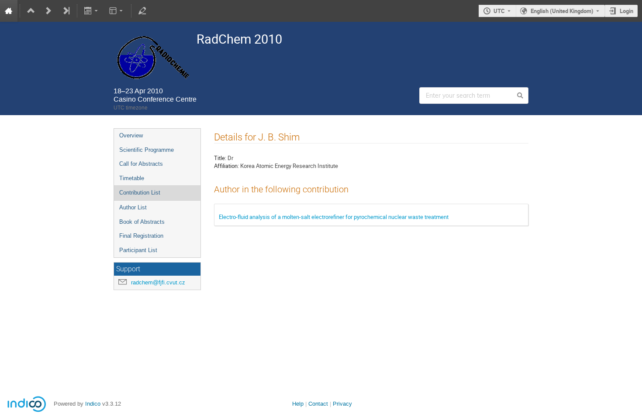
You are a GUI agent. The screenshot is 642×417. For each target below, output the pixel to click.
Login (626, 11)
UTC (499, 11)
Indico (92, 403)
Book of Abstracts (142, 222)
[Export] (91, 11)
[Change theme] (116, 11)
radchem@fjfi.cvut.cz (158, 282)
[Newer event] (48, 11)
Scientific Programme (146, 150)
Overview (131, 135)
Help (298, 403)
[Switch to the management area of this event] (142, 11)
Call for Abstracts (141, 164)
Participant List (138, 250)
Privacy (342, 403)
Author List (133, 207)
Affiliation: (226, 166)
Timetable (131, 178)
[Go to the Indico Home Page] (8, 11)
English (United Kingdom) (562, 11)
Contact (318, 403)
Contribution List (139, 192)
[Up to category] (31, 11)
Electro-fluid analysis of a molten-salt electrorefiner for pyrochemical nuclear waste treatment (334, 217)
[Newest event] (66, 11)
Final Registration (141, 235)
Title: (220, 158)
